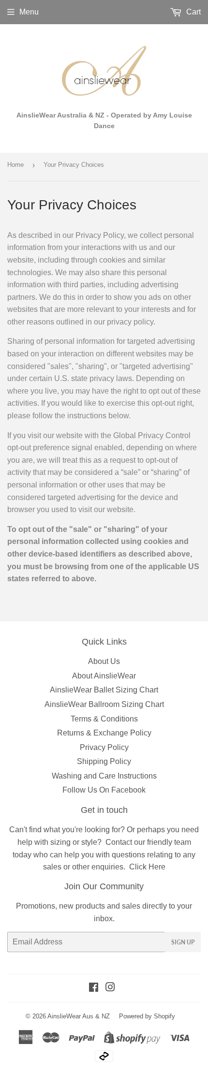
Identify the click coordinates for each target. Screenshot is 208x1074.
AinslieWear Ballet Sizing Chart (104, 690)
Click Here (147, 867)
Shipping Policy (104, 761)
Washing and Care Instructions (104, 776)
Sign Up (182, 942)
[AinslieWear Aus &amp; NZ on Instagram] (110, 988)
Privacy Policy (104, 747)
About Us (104, 661)
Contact (118, 842)
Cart (192, 12)
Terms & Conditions (104, 719)
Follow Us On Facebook (104, 790)
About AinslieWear (104, 676)
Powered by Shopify (147, 1016)
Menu (29, 12)
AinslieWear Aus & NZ (78, 1016)
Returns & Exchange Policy (104, 733)
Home (15, 164)
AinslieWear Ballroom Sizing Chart (104, 704)
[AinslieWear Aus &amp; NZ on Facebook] (94, 988)
